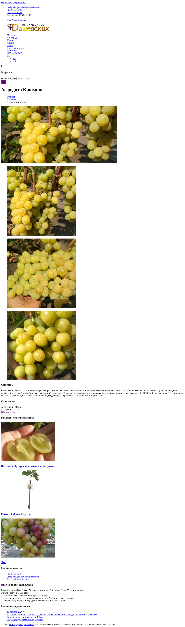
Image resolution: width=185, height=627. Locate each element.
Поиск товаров (8, 78)
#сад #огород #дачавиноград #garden (25, 619)
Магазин (11, 35)
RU (8, 56)
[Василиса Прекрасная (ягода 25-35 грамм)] (28, 460)
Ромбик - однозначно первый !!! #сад (25, 617)
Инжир (10, 40)
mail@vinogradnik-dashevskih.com (23, 7)
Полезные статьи (15, 48)
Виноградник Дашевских (21, 624)
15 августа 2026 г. (15, 612)
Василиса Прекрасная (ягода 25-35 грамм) (27, 466)
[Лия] (28, 556)
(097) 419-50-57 (14, 12)
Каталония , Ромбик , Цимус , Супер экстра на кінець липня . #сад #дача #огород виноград (52, 614)
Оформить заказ (9, 412)
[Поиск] (3, 82)
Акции (10, 43)
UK (14, 61)
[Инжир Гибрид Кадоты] (28, 508)
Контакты (12, 50)
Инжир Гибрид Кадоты (16, 514)
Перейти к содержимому (13, 2)
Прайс (10, 45)
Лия (3, 562)
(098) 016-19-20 (14, 10)
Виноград (12, 37)
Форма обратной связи (18, 579)
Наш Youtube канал (16, 20)
